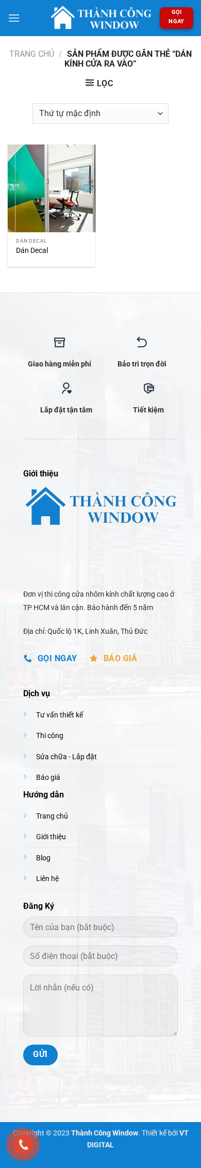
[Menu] (14, 17)
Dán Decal (32, 250)
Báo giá (48, 777)
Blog (43, 858)
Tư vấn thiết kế (59, 715)
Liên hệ (47, 878)
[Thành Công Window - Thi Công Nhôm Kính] (100, 18)
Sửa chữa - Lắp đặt (66, 757)
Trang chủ (31, 54)
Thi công (49, 735)
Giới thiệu (51, 837)
